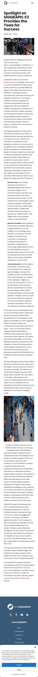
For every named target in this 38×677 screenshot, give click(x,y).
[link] (11, 3)
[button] (35, 647)
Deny (19, 670)
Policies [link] (23, 674)
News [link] (15, 34)
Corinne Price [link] (9, 515)
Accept (19, 665)
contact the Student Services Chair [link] (16, 578)
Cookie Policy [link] (16, 674)
